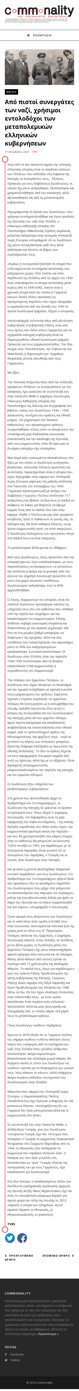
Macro (12, 91)
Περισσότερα (48, 1334)
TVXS (35, 152)
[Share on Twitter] (10, 1238)
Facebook (17, 1354)
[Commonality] (39, 22)
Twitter (15, 1360)
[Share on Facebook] (22, 1238)
